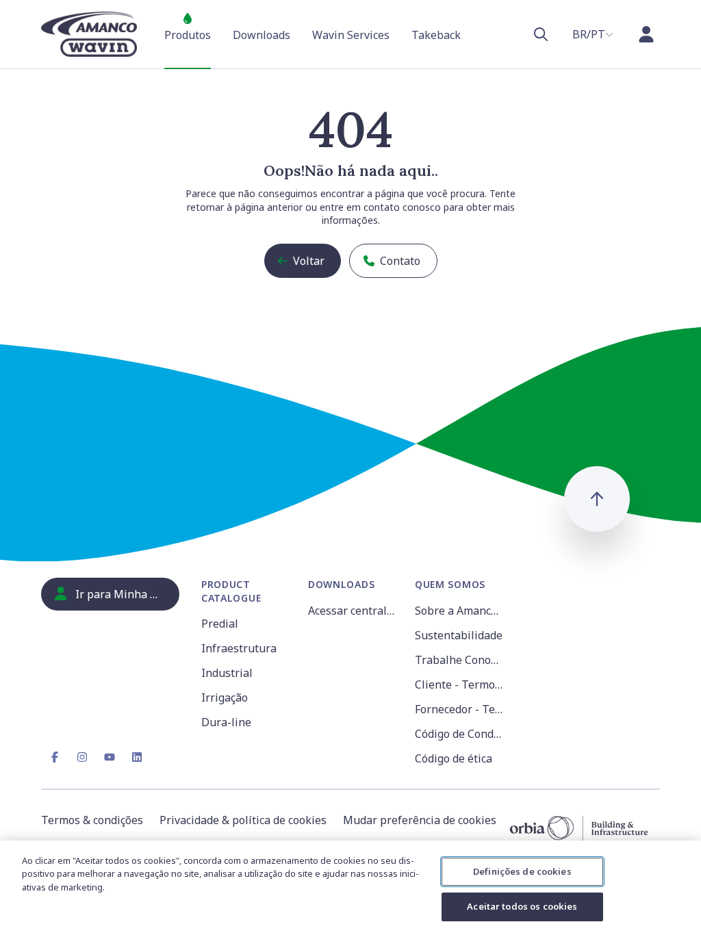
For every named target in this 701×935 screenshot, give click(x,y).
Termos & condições (92, 820)
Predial (219, 623)
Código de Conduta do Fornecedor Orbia (460, 733)
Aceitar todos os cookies (522, 906)
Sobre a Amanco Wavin (460, 610)
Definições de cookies (522, 871)
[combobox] (593, 34)
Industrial (227, 672)
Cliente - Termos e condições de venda (460, 684)
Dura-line (226, 722)
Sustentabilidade (458, 635)
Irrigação (224, 697)
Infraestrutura (239, 648)
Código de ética (453, 758)
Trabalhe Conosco (460, 659)
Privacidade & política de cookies (243, 820)
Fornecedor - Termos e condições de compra (460, 709)
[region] (350, 888)
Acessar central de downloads (353, 610)
